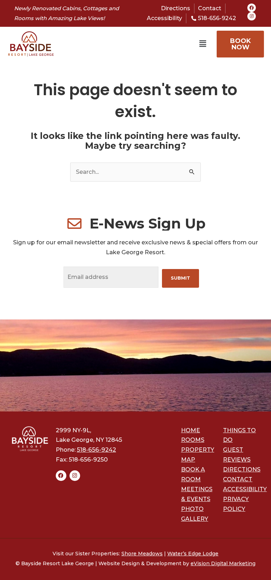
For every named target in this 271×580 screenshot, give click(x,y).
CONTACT (237, 479)
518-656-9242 (96, 449)
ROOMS (192, 439)
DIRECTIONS (241, 469)
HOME (190, 430)
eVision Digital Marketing (223, 563)
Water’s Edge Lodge (192, 553)
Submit (180, 278)
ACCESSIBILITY (245, 489)
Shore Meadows (142, 553)
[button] (130, 44)
